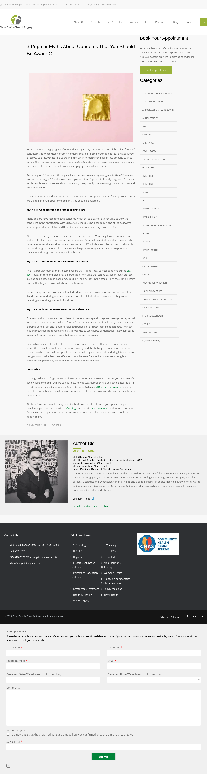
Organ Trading (150, 266)
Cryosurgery (149, 151)
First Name (14, 647)
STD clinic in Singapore (108, 386)
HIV (144, 200)
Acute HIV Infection (152, 101)
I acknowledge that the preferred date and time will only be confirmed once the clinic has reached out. (73, 734)
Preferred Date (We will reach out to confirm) (33, 674)
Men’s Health (114, 22)
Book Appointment (156, 70)
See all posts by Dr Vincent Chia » (91, 505)
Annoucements (150, 118)
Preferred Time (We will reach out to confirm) (134, 674)
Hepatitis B (147, 175)
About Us (79, 22)
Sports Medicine (150, 307)
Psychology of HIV (152, 291)
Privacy (164, 617)
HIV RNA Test (148, 241)
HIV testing (70, 408)
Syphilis (146, 324)
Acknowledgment (18, 730)
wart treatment (100, 408)
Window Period (150, 332)
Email (111, 661)
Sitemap (175, 617)
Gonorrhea (148, 167)
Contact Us (190, 22)
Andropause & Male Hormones (158, 110)
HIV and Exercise (150, 208)
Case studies (149, 134)
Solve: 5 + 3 (14, 741)
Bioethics (147, 126)
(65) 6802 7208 (72, 4)
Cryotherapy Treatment (86, 588)
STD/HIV (95, 22)
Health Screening (82, 594)
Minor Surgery (81, 600)
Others (56, 425)
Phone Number (16, 661)
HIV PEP (145, 233)
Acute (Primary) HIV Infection (157, 93)
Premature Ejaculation (154, 283)
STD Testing (79, 545)
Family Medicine (113, 588)
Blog (175, 22)
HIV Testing (110, 545)
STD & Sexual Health (153, 315)
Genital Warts (111, 551)
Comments (13, 687)
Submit (103, 756)
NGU (144, 258)
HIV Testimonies (150, 250)
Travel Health (111, 594)
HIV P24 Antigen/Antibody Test (158, 225)
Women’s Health (139, 22)
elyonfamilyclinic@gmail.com (102, 4)
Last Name (114, 647)
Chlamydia (148, 142)
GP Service (159, 22)
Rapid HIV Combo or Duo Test (157, 299)
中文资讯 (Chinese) (151, 340)
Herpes (146, 192)
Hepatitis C (147, 184)
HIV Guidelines (149, 217)
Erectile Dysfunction (153, 159)
